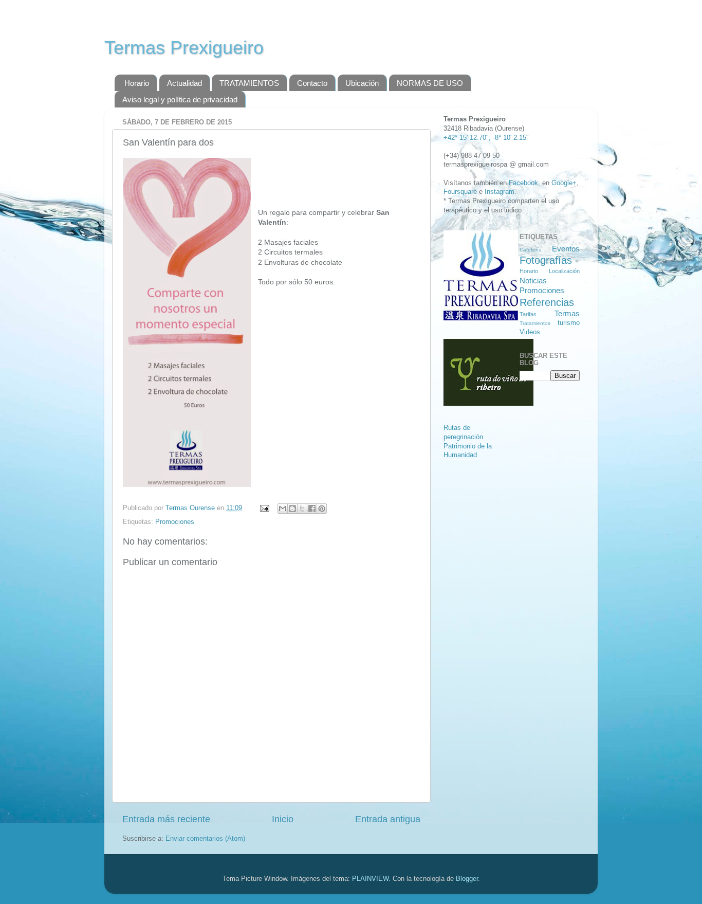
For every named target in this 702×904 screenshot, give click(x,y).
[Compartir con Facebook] (312, 508)
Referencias (547, 302)
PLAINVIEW (370, 878)
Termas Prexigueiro (184, 47)
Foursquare (460, 191)
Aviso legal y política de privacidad (179, 99)
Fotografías (546, 260)
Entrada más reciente (166, 819)
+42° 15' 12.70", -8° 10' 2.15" (486, 137)
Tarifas (528, 314)
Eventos (566, 248)
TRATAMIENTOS (249, 83)
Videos (530, 332)
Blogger (467, 878)
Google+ (564, 183)
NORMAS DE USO (430, 83)
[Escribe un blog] (292, 508)
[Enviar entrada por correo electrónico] (264, 508)
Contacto (312, 83)
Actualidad (184, 83)
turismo (569, 323)
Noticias (533, 280)
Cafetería (531, 249)
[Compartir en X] (302, 508)
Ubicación (362, 83)
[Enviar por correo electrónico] (283, 508)
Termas (567, 313)
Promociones (174, 522)
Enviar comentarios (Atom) (205, 838)
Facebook (523, 183)
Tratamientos (535, 323)
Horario (136, 83)
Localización (564, 271)
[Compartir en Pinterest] (322, 508)
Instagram (499, 191)
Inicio (282, 819)
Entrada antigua (387, 819)
